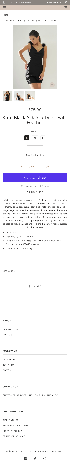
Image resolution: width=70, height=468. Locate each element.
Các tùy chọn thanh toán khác (35, 186)
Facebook (9, 359)
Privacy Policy (12, 431)
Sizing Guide (11, 420)
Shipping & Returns (15, 425)
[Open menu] (7, 7)
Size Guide (9, 270)
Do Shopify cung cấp (48, 451)
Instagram (9, 365)
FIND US (7, 334)
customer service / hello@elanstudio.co (30, 395)
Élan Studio (17, 451)
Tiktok (7, 370)
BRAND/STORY (11, 329)
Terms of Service (14, 436)
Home (6, 15)
